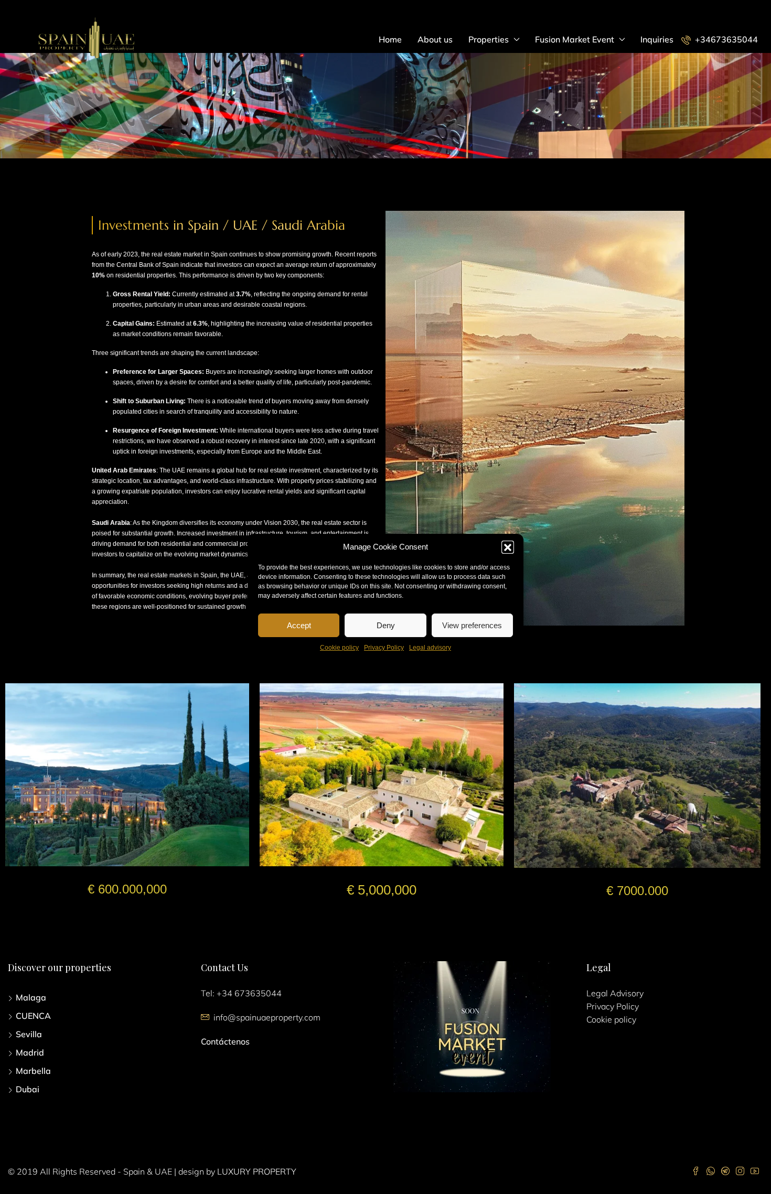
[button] (507, 547)
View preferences (472, 624)
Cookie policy (339, 647)
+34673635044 (725, 39)
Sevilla (29, 1034)
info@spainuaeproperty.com (266, 1017)
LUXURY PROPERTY (256, 1171)
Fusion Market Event (574, 39)
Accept (299, 624)
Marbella (33, 1071)
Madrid (30, 1052)
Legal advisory (430, 647)
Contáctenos (225, 1041)
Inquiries (656, 39)
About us (435, 39)
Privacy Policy (384, 647)
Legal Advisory (615, 993)
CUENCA (33, 1015)
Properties (488, 39)
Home (390, 39)
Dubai (27, 1089)
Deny (386, 624)
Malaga (31, 997)
